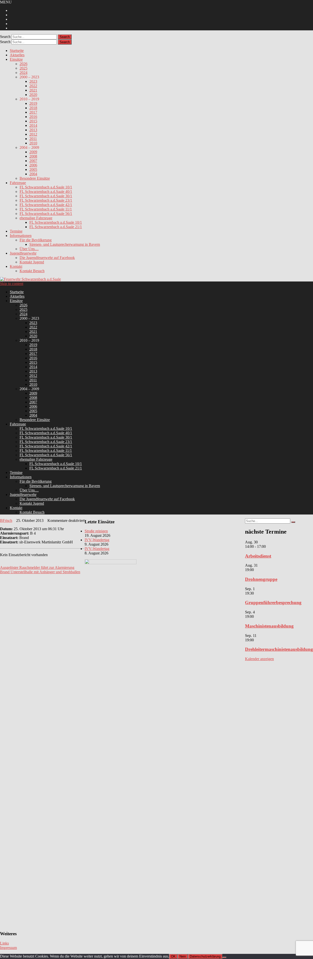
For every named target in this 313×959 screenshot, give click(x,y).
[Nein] (224, 957)
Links (4, 943)
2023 (33, 81)
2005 (33, 169)
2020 (33, 95)
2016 (33, 117)
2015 (33, 121)
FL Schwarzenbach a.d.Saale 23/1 (46, 200)
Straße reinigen (96, 531)
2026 (23, 64)
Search (5, 37)
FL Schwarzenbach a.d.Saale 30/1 (46, 196)
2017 (33, 112)
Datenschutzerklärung (205, 956)
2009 (33, 152)
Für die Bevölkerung (36, 240)
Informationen (21, 236)
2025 (23, 68)
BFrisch (6, 520)
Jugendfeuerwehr (23, 253)
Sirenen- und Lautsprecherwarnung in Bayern (64, 244)
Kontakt (16, 266)
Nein (182, 956)
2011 (33, 139)
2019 (33, 103)
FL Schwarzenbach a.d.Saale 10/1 (46, 187)
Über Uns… (29, 249)
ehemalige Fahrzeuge (36, 218)
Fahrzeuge (18, 183)
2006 (33, 165)
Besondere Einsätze (35, 178)
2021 (33, 90)
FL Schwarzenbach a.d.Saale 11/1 (46, 209)
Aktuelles (17, 55)
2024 (23, 72)
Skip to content (11, 283)
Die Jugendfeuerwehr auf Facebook (47, 258)
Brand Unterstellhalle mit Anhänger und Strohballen (40, 572)
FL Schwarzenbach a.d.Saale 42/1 (46, 205)
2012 (33, 134)
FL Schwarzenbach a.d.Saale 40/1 (46, 191)
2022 (33, 86)
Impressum (8, 948)
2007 (33, 161)
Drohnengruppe (261, 579)
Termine (16, 231)
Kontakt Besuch (32, 271)
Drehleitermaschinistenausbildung (279, 649)
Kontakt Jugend (32, 262)
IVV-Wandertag (97, 540)
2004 (33, 174)
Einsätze (16, 59)
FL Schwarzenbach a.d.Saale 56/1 (46, 213)
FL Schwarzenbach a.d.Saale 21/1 (55, 227)
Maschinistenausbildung (269, 626)
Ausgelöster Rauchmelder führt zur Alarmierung (37, 567)
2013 (33, 130)
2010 (33, 143)
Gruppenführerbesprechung (273, 602)
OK (173, 956)
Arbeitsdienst (258, 556)
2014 (33, 125)
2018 (33, 108)
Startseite (17, 50)
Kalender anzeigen (259, 659)
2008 (33, 156)
